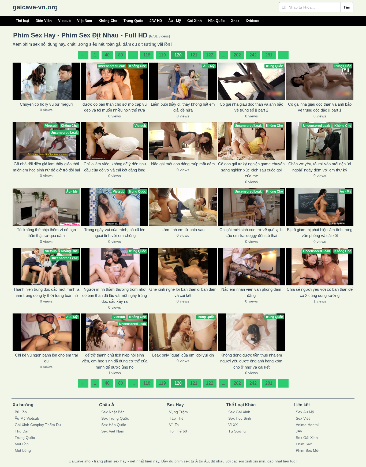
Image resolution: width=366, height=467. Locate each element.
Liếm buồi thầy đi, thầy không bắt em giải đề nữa (183, 107)
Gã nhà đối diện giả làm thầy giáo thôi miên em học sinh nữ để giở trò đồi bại (46, 167)
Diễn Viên (44, 21)
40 (107, 55)
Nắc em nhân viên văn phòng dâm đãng (251, 292)
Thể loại (22, 21)
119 (162, 55)
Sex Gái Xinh (239, 412)
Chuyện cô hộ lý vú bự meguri (46, 104)
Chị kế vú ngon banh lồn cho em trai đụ (46, 358)
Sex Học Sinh (239, 418)
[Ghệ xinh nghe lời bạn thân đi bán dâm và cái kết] (182, 266)
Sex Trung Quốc (115, 418)
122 (209, 55)
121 (193, 55)
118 (146, 55)
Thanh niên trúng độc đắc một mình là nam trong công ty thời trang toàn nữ (46, 292)
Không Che (108, 21)
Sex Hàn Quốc (113, 425)
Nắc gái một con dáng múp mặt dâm (183, 164)
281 (268, 55)
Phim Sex (304, 444)
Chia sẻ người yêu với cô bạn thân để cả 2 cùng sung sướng (320, 292)
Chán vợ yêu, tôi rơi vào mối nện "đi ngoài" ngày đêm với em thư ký (319, 167)
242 (253, 55)
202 (237, 55)
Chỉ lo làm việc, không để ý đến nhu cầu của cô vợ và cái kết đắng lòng (115, 167)
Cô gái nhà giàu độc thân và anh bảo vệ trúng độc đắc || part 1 (320, 107)
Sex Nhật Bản (113, 412)
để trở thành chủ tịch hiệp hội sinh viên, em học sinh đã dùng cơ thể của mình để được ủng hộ (114, 361)
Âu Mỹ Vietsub (27, 418)
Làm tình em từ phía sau (183, 229)
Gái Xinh (194, 21)
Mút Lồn (22, 444)
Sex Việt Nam (112, 431)
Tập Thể (176, 418)
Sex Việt (303, 418)
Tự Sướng (237, 431)
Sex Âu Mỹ (305, 412)
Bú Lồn (21, 412)
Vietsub (64, 21)
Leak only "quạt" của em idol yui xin (183, 355)
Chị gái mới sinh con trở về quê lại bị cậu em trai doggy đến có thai (251, 232)
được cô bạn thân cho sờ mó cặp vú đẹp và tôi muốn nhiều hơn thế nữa (115, 107)
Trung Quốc (133, 21)
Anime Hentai (307, 425)
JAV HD (156, 21)
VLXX (233, 425)
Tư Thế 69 (178, 431)
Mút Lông (23, 450)
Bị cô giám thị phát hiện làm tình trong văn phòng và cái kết (319, 232)
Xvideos (252, 21)
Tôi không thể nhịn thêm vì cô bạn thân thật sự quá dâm (46, 232)
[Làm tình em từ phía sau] (182, 207)
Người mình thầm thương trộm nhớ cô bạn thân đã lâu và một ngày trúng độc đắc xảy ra (114, 295)
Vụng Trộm (178, 412)
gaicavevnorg (35, 7)
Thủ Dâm (23, 431)
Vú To (174, 425)
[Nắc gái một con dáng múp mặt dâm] (182, 141)
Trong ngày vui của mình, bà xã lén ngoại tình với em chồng (114, 232)
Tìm (346, 7)
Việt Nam (84, 21)
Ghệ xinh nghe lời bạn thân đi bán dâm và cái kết (182, 292)
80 (120, 55)
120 (178, 55)
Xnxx (235, 21)
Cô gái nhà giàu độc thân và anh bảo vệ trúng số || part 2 (251, 107)
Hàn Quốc (216, 21)
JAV (299, 431)
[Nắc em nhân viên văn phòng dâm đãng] (251, 266)
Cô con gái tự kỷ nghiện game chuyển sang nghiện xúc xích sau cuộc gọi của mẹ (251, 170)
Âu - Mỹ (174, 21)
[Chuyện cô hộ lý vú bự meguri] (46, 81)
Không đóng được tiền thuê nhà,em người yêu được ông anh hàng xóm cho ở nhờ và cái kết (251, 361)
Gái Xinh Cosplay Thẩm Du (38, 425)
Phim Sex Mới (307, 450)
